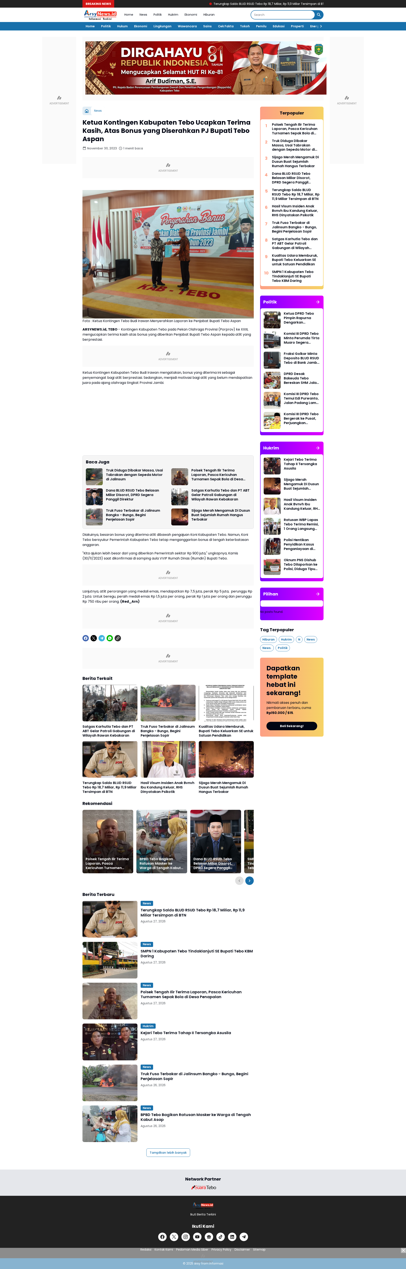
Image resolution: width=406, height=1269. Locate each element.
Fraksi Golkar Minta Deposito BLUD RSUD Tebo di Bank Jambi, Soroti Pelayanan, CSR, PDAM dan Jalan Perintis (301, 358)
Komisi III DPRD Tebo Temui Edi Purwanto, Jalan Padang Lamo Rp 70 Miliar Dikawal (301, 398)
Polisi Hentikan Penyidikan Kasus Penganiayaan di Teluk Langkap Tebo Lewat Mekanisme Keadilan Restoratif (301, 544)
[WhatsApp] (110, 638)
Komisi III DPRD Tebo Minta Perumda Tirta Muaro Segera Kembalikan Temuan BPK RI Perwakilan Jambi (301, 338)
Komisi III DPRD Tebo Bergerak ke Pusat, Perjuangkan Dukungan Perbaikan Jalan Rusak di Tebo (302, 418)
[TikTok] (220, 1237)
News (143, 14)
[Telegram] (102, 638)
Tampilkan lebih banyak (168, 1153)
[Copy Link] (118, 638)
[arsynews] (100, 14)
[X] (94, 638)
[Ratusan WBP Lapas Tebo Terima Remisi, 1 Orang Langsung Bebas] (272, 526)
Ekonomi (191, 14)
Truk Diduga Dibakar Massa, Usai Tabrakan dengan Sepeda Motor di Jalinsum (134, 474)
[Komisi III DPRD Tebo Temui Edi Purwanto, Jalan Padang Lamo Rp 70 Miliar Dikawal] (272, 400)
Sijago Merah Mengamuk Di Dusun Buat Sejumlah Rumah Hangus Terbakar (220, 515)
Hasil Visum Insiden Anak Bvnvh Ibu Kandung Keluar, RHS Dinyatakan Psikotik (167, 787)
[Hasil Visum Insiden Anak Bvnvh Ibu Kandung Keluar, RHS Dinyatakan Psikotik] (168, 759)
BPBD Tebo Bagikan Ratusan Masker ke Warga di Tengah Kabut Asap (160, 863)
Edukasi (279, 26)
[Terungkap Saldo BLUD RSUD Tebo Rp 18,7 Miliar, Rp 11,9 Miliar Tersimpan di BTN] (109, 759)
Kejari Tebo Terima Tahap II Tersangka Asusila (186, 1032)
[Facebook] (85, 638)
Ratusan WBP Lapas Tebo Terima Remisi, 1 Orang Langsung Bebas (301, 524)
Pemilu (261, 26)
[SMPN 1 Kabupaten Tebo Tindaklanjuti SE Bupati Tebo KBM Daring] (109, 960)
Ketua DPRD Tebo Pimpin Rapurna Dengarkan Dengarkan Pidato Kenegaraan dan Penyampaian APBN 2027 (301, 318)
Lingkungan (162, 26)
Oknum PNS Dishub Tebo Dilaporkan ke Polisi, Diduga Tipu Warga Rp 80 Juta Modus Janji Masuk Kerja (300, 564)
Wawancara (187, 26)
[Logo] (203, 1205)
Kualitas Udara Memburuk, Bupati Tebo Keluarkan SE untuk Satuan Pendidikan (226, 731)
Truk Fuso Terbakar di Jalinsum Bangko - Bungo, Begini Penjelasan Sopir (133, 515)
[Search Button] (319, 15)
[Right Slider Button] (319, 26)
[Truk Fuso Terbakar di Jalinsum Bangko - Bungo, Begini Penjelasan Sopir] (94, 516)
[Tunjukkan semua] (317, 302)
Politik (158, 14)
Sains (207, 26)
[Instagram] (185, 1237)
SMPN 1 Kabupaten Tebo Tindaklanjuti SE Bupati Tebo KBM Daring (197, 954)
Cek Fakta (226, 26)
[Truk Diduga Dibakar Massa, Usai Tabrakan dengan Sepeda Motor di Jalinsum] (94, 476)
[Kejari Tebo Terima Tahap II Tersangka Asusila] (109, 1042)
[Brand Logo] (203, 1187)
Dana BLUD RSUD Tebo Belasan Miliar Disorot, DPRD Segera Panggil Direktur (132, 495)
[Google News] (209, 1237)
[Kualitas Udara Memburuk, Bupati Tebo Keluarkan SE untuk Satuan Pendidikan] (226, 703)
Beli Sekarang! (292, 726)
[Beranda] (86, 111)
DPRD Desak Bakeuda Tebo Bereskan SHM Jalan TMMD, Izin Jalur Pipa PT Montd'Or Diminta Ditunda (302, 378)
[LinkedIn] (232, 1237)
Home (128, 14)
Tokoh (245, 26)
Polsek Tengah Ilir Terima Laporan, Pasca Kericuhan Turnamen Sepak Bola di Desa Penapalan (217, 474)
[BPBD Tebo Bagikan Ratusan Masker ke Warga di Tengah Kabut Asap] (161, 841)
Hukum (122, 26)
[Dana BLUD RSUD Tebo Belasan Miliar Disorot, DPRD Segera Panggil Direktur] (94, 496)
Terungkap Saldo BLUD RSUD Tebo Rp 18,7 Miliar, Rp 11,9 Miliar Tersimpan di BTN (224, 4)
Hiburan (209, 14)
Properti (297, 26)
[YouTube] (197, 1237)
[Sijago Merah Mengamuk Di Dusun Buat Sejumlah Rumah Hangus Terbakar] (179, 516)
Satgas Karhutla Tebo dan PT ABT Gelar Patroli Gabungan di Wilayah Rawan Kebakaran (220, 495)
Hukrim (173, 14)
